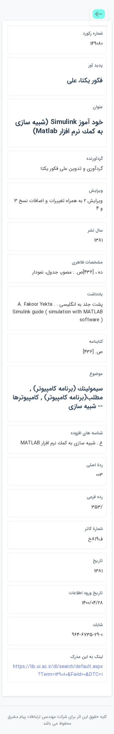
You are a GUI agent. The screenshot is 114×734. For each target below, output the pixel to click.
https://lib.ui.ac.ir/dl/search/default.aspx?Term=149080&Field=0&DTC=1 (58, 670)
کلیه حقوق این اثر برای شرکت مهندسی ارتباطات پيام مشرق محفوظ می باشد (57, 720)
